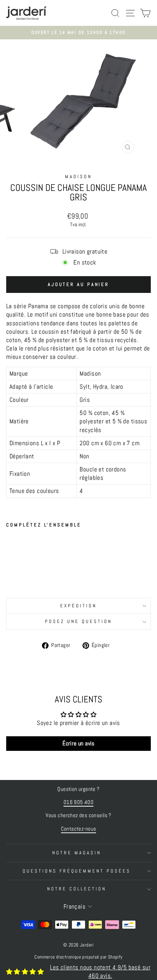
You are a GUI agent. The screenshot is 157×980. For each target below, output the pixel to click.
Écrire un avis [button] (78, 743)
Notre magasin (76, 853)
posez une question (78, 621)
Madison (78, 176)
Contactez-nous (78, 828)
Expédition (78, 606)
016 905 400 (79, 802)
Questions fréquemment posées (77, 871)
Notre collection (76, 889)
